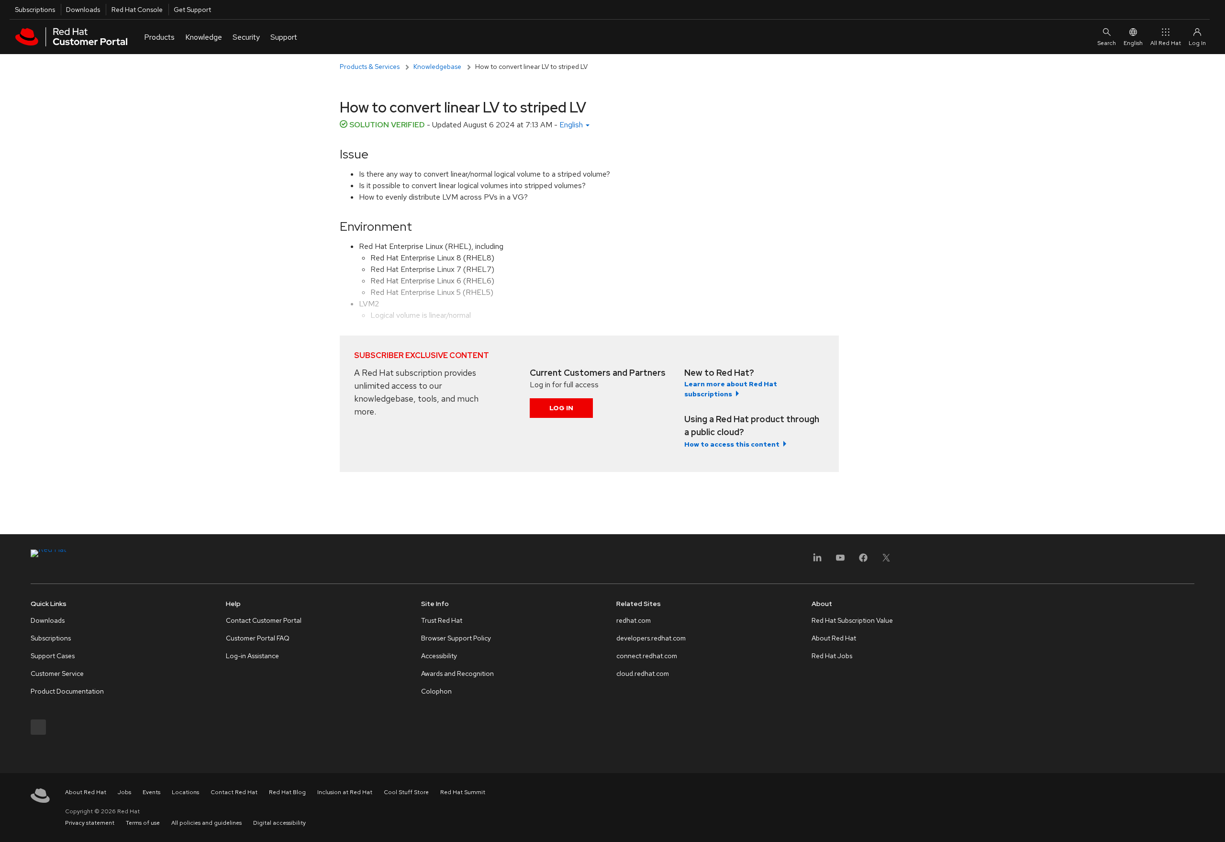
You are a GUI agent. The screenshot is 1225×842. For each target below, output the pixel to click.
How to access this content (732, 444)
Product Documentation (67, 691)
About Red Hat (834, 638)
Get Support (192, 9)
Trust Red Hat (441, 620)
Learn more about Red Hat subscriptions (730, 389)
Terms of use (143, 823)
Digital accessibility (279, 823)
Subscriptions (35, 9)
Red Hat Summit (462, 792)
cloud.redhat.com (642, 673)
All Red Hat (1165, 43)
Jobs (124, 792)
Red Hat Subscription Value (852, 620)
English (1133, 43)
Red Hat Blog (287, 792)
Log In (561, 408)
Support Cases (53, 655)
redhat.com (633, 620)
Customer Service (57, 673)
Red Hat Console (137, 9)
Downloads (83, 9)
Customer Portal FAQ (258, 638)
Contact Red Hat (234, 792)
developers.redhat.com (651, 638)
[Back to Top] (1214, 824)
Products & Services (370, 66)
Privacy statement (89, 823)
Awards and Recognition (457, 673)
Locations (185, 792)
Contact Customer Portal (263, 620)
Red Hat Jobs (832, 655)
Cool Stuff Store (406, 792)
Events (151, 792)
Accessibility (439, 655)
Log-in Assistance (252, 655)
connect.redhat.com (646, 655)
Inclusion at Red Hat (344, 792)
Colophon (436, 691)
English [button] (572, 125)
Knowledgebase (437, 66)
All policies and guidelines (206, 823)
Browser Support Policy (456, 638)
